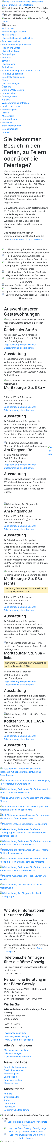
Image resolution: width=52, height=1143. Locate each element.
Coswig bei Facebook (19, 1039)
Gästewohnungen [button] (10, 83)
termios (6, 60)
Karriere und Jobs (11, 106)
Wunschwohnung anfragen (15, 103)
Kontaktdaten (8, 93)
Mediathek (7, 122)
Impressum (9, 1106)
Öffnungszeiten (9, 96)
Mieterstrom (8, 116)
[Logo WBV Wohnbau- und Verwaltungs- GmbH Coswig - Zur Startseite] (26, 3)
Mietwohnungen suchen (16, 1050)
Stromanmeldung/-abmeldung (17, 44)
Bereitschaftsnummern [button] (13, 77)
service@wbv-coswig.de (17, 1036)
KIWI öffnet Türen (10, 51)
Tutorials (6, 57)
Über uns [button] (6, 86)
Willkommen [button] (8, 28)
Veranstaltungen (10, 129)
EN (7, 21)
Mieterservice (11, 1083)
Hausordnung (8, 64)
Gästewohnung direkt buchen (19, 347)
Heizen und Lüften (11, 47)
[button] (9, 25)
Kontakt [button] (6, 132)
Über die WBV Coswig (13, 90)
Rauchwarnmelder (11, 41)
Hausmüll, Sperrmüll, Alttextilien (18, 38)
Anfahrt (6, 99)
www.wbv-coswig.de (15, 1033)
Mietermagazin (9, 109)
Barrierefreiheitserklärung (16, 1110)
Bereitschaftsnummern (15, 1067)
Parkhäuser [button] (7, 67)
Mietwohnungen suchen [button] (14, 31)
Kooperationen (9, 119)
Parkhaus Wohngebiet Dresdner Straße (21, 70)
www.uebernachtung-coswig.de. (26, 239)
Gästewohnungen (12, 1053)
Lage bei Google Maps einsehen (20, 344)
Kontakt (8, 1093)
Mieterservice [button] (9, 34)
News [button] (5, 80)
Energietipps (8, 54)
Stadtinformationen (11, 125)
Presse (5, 112)
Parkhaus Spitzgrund (12, 73)
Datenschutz (10, 1103)
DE (3, 21)
